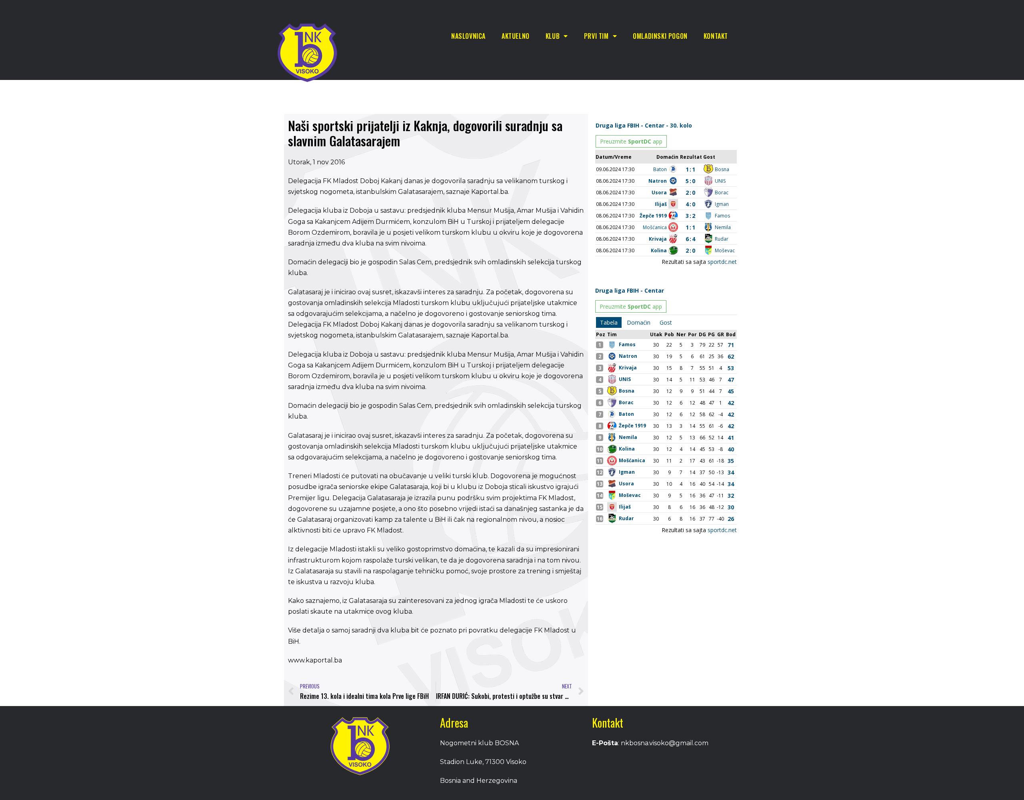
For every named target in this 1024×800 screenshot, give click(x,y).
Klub (553, 36)
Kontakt (716, 36)
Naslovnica (468, 36)
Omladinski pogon (660, 36)
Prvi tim (596, 36)
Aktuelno (516, 36)
